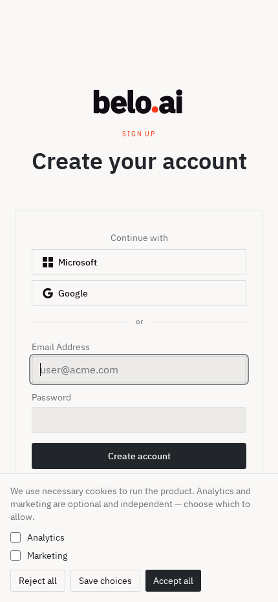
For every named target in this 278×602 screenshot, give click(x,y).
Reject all (38, 580)
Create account (148, 459)
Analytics (46, 537)
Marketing (47, 555)
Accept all (173, 580)
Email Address (61, 346)
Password (51, 397)
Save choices (105, 580)
